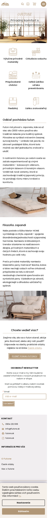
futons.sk (9, 433)
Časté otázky (35, 348)
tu (20, 495)
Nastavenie (23, 502)
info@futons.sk (12, 428)
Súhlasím (23, 511)
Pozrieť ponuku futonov (24, 356)
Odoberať (9, 403)
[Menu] (43, 4)
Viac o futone (7, 469)
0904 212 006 (11, 424)
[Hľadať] (22, 4)
